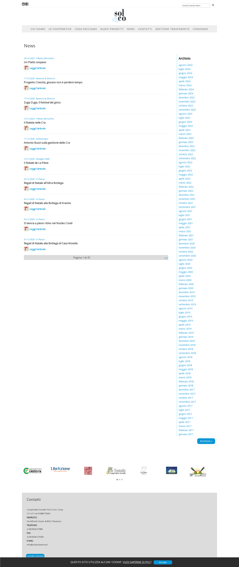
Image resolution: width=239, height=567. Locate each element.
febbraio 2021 (186, 235)
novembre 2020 (187, 247)
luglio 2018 (184, 361)
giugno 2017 (185, 413)
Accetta (162, 562)
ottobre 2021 (186, 202)
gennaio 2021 (186, 239)
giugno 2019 (185, 316)
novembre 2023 (187, 101)
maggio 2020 (186, 271)
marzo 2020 (185, 280)
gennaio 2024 (186, 93)
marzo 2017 (185, 426)
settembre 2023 (187, 109)
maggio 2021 (186, 223)
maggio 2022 (186, 174)
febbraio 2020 (186, 284)
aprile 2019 (184, 324)
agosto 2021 (185, 211)
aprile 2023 (184, 129)
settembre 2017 (187, 401)
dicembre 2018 (187, 340)
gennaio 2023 (186, 142)
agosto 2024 (185, 65)
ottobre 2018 (186, 349)
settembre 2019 (187, 304)
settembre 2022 (187, 158)
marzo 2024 (185, 85)
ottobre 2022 (186, 154)
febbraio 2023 (186, 138)
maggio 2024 (186, 77)
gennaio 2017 (186, 434)
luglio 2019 (184, 312)
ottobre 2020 (186, 251)
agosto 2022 (185, 162)
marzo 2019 (185, 328)
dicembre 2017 (187, 389)
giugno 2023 (185, 121)
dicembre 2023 (187, 97)
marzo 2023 (185, 134)
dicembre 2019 (187, 292)
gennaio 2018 (186, 385)
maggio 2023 (186, 125)
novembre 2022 (187, 150)
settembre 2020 (187, 255)
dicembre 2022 (187, 146)
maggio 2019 (186, 320)
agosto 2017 (185, 405)
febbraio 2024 (186, 89)
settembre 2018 (187, 353)
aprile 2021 (184, 227)
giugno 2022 (185, 170)
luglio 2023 (184, 117)
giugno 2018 (185, 365)
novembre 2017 (187, 393)
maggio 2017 (186, 417)
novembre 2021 (187, 198)
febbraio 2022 (186, 186)
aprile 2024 (184, 81)
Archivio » (206, 441)
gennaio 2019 (186, 336)
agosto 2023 (185, 113)
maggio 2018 (186, 369)
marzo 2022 (185, 182)
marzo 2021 (185, 231)
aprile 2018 (184, 373)
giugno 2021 (185, 219)
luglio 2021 (184, 215)
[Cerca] (213, 5)
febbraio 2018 (186, 381)
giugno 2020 (185, 267)
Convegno (200, 29)
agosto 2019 (185, 308)
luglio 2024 (184, 69)
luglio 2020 (184, 263)
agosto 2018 (185, 357)
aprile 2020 (184, 275)
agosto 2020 (185, 259)
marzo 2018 (185, 377)
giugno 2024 (185, 73)
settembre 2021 (187, 207)
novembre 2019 (187, 296)
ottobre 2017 (186, 397)
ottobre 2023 (186, 105)
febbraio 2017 (186, 430)
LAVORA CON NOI (35, 556)
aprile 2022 (184, 178)
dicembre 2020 (187, 243)
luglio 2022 (184, 166)
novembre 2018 (187, 344)
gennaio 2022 (186, 190)
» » (166, 257)
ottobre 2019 (186, 300)
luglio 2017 (184, 409)
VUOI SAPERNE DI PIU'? (137, 562)
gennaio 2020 (186, 288)
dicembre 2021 (187, 194)
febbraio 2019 (186, 332)
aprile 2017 (184, 422)
